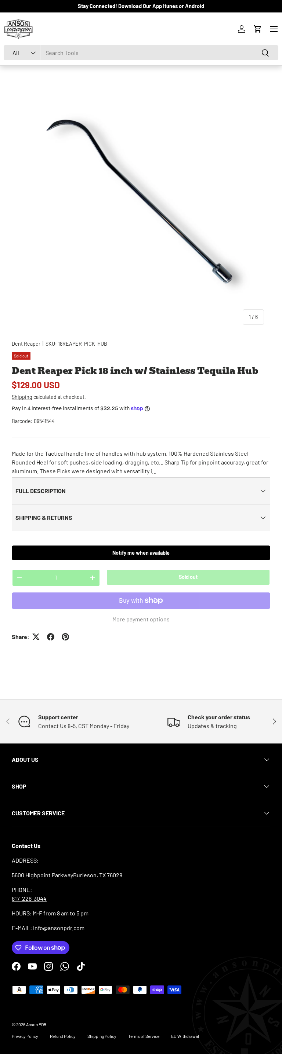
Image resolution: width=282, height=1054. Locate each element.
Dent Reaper (26, 344)
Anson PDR (36, 1024)
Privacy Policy (25, 1036)
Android (194, 6)
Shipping (22, 397)
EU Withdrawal (185, 1036)
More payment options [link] (141, 619)
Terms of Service (143, 1036)
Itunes (171, 6)
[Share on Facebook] (50, 636)
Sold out (188, 577)
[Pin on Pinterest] (65, 636)
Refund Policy (63, 1036)
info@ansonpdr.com (58, 927)
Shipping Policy (101, 1036)
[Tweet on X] (36, 636)
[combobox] (141, 52)
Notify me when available (141, 553)
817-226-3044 (29, 898)
